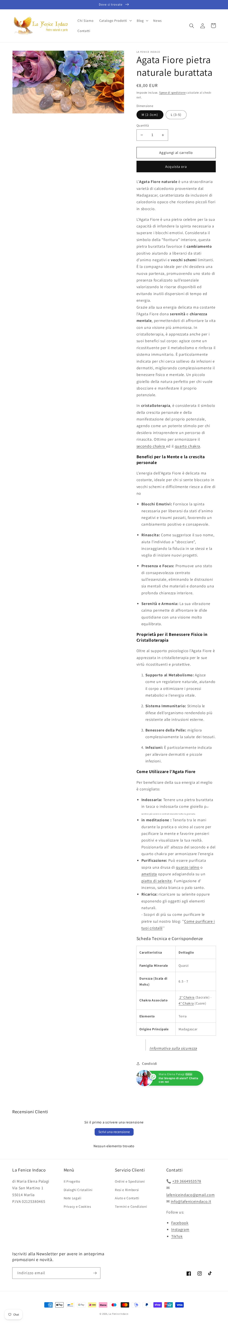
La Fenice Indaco (118, 1313)
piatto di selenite (156, 880)
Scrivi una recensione (114, 1131)
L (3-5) (176, 114)
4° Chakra (186, 1003)
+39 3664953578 (186, 1181)
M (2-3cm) (150, 114)
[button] (115, 21)
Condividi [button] (149, 1063)
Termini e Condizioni (131, 1206)
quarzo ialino (188, 867)
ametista (149, 873)
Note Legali (72, 1198)
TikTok (177, 1236)
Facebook (180, 1222)
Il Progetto (72, 1181)
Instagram (180, 1229)
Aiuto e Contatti (127, 1198)
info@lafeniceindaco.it (191, 1201)
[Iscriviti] (95, 1273)
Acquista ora (176, 166)
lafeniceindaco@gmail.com (190, 1194)
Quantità (142, 125)
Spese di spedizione (172, 92)
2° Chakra (187, 997)
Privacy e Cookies (77, 1206)
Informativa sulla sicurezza (173, 1048)
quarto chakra (187, 446)
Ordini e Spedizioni (130, 1181)
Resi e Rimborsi (127, 1189)
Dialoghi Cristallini (78, 1189)
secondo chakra (151, 446)
